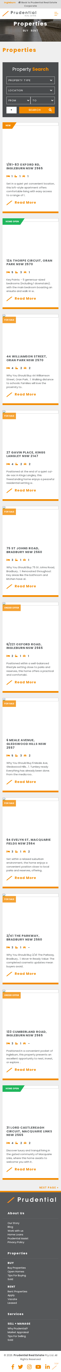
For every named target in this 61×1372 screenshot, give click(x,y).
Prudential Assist (18, 1238)
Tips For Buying (17, 1275)
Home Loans (15, 1234)
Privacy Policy (16, 1242)
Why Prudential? (18, 1328)
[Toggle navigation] (56, 14)
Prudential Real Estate (19, 14)
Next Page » (49, 1187)
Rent (34, 30)
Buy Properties (17, 1268)
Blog (10, 1227)
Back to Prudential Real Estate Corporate (39, 4)
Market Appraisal (18, 1332)
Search (35, 110)
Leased (12, 1303)
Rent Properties (17, 1291)
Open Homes (16, 1271)
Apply (11, 1295)
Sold (10, 1279)
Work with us (15, 1230)
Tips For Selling (17, 1336)
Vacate (12, 1299)
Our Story (13, 1223)
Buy (25, 30)
